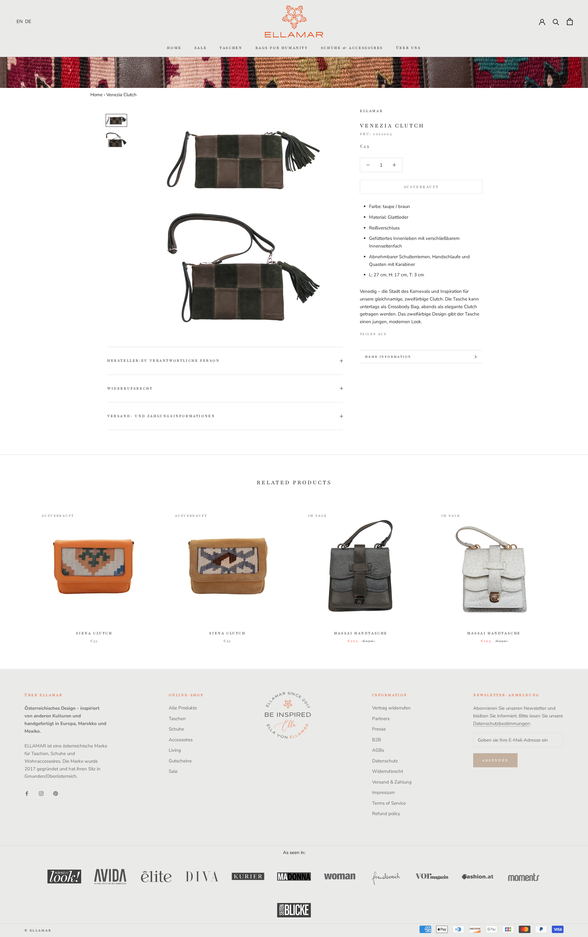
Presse (379, 729)
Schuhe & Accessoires (352, 47)
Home (174, 47)
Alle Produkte (183, 708)
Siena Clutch (94, 633)
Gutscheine (180, 761)
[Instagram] (41, 793)
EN (20, 21)
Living (175, 750)
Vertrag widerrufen (391, 708)
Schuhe (176, 729)
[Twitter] (400, 332)
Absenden (495, 760)
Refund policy (386, 813)
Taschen (231, 47)
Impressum (383, 792)
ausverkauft (421, 186)
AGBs (378, 750)
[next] (569, 570)
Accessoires (181, 740)
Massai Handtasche (360, 633)
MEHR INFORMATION (388, 356)
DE (28, 21)
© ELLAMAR (37, 930)
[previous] (19, 570)
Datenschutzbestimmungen (501, 723)
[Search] (556, 21)
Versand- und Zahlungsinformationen (161, 416)
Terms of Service (389, 803)
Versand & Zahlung (392, 782)
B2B (376, 740)
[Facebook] (392, 332)
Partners (381, 719)
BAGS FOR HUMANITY (281, 47)
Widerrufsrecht (130, 388)
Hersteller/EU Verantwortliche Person (163, 360)
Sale (200, 47)
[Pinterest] (408, 332)
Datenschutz (385, 761)
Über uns (408, 47)
